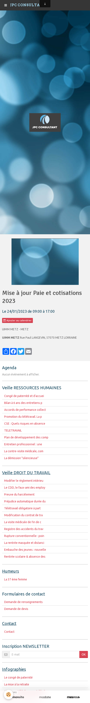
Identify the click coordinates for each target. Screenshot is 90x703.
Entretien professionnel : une (23, 444)
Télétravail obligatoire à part (22, 508)
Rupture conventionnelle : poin (24, 536)
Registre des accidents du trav (23, 529)
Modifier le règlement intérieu (23, 480)
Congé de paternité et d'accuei (24, 396)
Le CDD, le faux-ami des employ (24, 487)
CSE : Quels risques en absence (24, 423)
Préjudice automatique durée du (25, 501)
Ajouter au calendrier (19, 320)
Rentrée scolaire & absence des (24, 556)
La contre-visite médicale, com (23, 451)
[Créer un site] (16, 697)
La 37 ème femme (15, 579)
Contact (9, 631)
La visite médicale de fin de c (22, 522)
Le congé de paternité (18, 677)
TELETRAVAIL (13, 430)
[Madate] (44, 697)
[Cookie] (8, 694)
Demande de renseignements (23, 602)
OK (84, 654)
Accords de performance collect (25, 409)
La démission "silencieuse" (21, 458)
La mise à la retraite (16, 684)
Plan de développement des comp (26, 437)
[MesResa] (73, 697)
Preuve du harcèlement (19, 494)
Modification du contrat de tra (23, 515)
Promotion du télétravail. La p (23, 416)
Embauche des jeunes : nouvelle (25, 549)
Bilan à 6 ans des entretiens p (23, 403)
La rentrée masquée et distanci (24, 542)
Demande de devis (16, 609)
